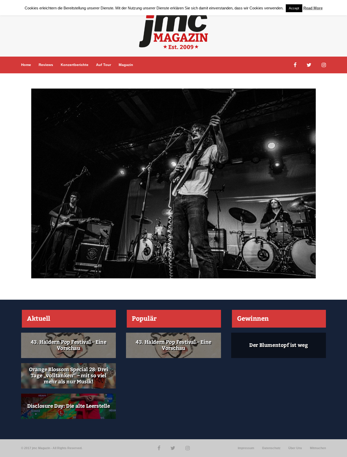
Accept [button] (294, 8)
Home (26, 65)
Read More (313, 8)
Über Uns (295, 448)
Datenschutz (271, 448)
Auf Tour (103, 65)
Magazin (126, 65)
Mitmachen (318, 448)
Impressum (246, 448)
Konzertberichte (74, 65)
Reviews (46, 65)
